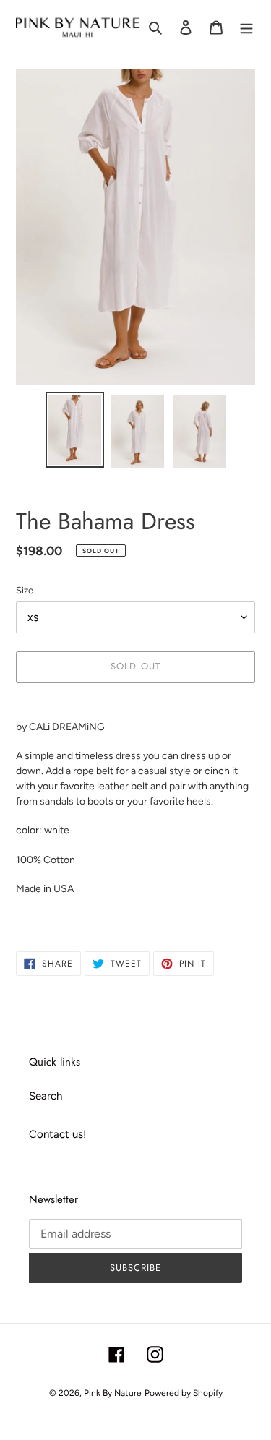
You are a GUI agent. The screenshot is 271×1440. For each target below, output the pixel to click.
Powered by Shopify (184, 1393)
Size (24, 590)
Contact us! (57, 1134)
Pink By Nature (113, 1393)
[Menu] (246, 26)
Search (45, 1095)
